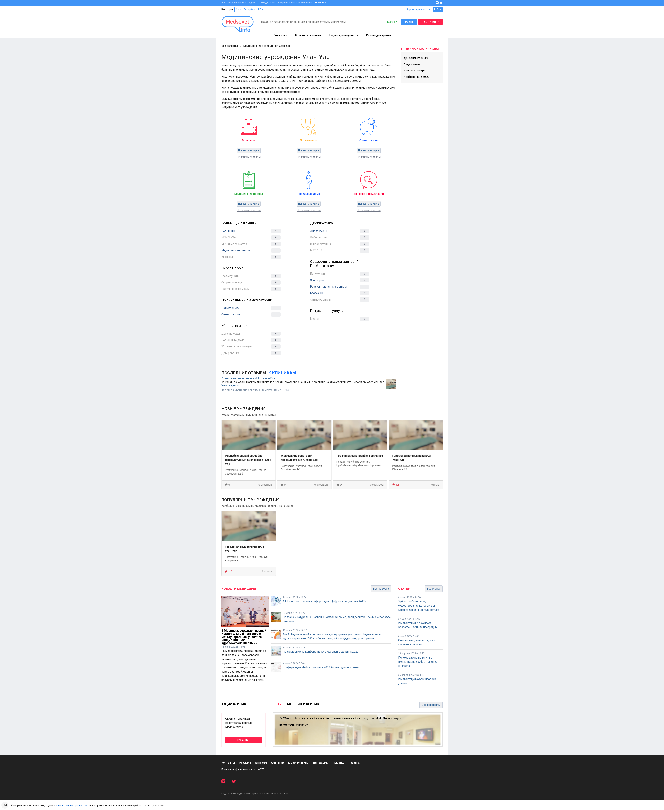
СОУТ (261, 769)
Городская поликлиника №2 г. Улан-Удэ (248, 378)
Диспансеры (318, 231)
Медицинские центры (236, 250)
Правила (354, 762)
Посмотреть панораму (293, 725)
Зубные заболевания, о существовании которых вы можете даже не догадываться (418, 605)
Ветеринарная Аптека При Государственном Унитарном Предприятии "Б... (412, 460)
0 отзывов (265, 484)
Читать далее (230, 385)
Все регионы (229, 45)
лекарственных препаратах (71, 805)
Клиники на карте (415, 70)
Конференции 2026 (416, 76)
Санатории (317, 280)
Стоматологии (230, 314)
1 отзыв (378, 484)
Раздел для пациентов (343, 35)
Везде (391, 21)
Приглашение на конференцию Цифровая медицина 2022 (320, 651)
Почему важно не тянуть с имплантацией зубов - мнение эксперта (417, 662)
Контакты (228, 762)
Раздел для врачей (378, 35)
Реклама (245, 762)
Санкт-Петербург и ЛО (249, 9)
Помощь (338, 762)
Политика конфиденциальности (238, 769)
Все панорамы (431, 704)
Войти (437, 9)
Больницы (228, 231)
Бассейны (316, 293)
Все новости (381, 588)
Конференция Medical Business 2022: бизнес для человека (321, 667)
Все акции (243, 740)
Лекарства (280, 35)
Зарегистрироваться (419, 9)
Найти (409, 21)
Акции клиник (413, 64)
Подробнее (319, 3)
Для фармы (321, 762)
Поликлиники (230, 308)
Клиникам (277, 762)
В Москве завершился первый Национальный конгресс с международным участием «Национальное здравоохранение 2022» (243, 637)
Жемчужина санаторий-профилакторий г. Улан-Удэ (243, 458)
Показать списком (249, 157)
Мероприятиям (298, 762)
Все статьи (433, 588)
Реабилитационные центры (328, 286)
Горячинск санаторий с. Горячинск (304, 455)
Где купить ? (431, 21)
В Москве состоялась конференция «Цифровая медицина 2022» (324, 601)
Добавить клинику (416, 58)
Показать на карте (248, 150)
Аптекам (261, 762)
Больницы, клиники (308, 35)
